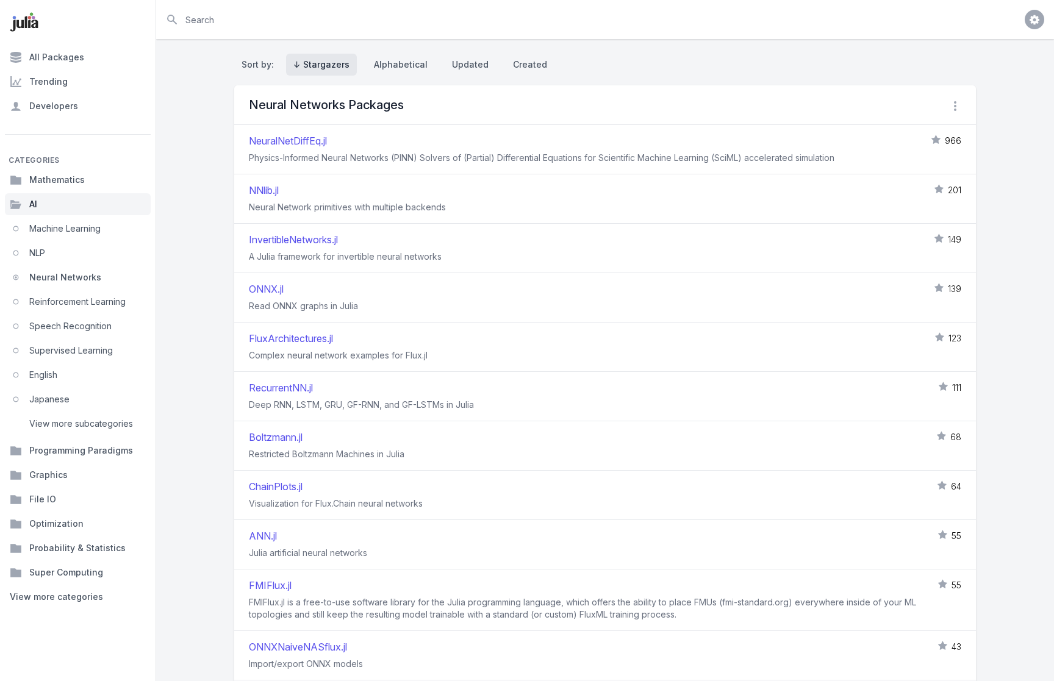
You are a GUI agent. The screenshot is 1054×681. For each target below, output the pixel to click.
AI (33, 204)
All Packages (56, 57)
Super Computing (66, 572)
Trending (48, 81)
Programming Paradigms (81, 450)
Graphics (48, 474)
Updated (470, 64)
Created (530, 64)
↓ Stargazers (321, 64)
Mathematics (57, 179)
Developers (53, 106)
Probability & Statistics (77, 548)
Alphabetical (401, 64)
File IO (42, 499)
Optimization (56, 523)
